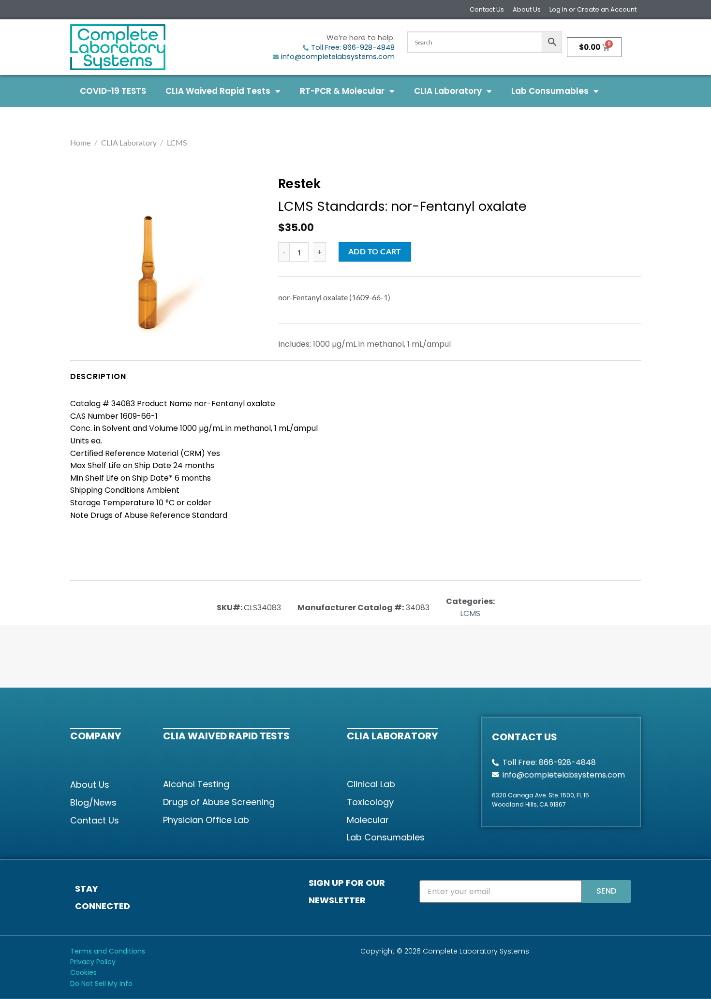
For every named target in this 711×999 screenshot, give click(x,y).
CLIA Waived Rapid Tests (217, 91)
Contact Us (487, 9)
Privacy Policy (93, 962)
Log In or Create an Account (593, 9)
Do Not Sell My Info (101, 983)
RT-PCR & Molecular (342, 91)
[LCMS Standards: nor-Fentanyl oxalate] (151, 273)
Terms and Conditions (107, 951)
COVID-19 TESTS (113, 91)
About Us (527, 9)
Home (80, 142)
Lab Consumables (550, 91)
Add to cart (374, 251)
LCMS (177, 142)
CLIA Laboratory (448, 91)
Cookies (83, 972)
